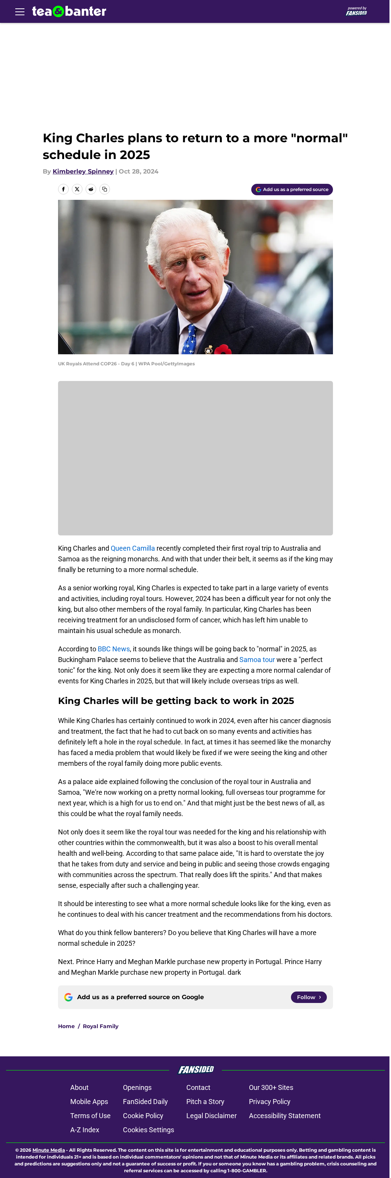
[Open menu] (19, 11)
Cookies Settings (148, 1130)
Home (66, 1026)
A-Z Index (84, 1130)
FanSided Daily (145, 1102)
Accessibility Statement (285, 1116)
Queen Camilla (133, 548)
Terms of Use (90, 1116)
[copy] (104, 189)
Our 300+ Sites (271, 1087)
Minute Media (48, 1150)
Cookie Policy (143, 1116)
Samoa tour (257, 660)
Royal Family (100, 1026)
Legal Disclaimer (211, 1116)
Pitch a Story (205, 1102)
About (79, 1087)
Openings (137, 1087)
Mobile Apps (89, 1102)
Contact (198, 1087)
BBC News (114, 649)
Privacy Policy (270, 1102)
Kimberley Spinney (83, 171)
